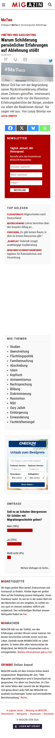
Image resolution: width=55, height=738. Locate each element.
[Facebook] (10, 128)
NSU (13, 403)
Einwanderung (19, 417)
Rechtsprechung (21, 384)
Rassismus (17, 398)
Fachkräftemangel (22, 422)
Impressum (35, 713)
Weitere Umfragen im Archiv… (35, 568)
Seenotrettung (19, 351)
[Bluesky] (33, 128)
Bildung (15, 389)
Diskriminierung (20, 394)
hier (25, 614)
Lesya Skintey (9, 116)
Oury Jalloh (17, 408)
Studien (15, 347)
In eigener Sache (14, 710)
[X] (21, 128)
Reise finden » (27, 485)
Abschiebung (19, 365)
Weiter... (24, 697)
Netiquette (22, 713)
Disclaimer (49, 713)
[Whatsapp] (44, 128)
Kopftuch (16, 375)
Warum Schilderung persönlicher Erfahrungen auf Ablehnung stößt (24, 45)
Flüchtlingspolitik (21, 356)
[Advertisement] (27, 300)
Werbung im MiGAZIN (36, 710)
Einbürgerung (19, 412)
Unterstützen (7, 713)
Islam (14, 370)
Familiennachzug (21, 361)
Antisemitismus (20, 380)
